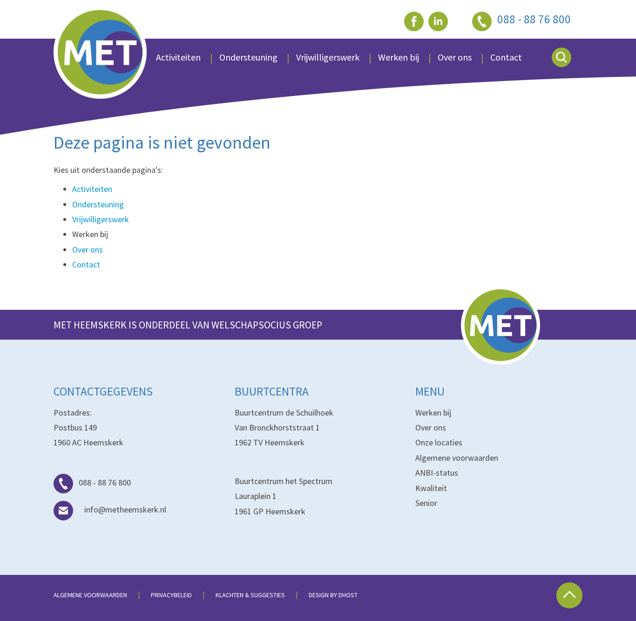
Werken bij (433, 412)
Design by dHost (333, 595)
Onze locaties (438, 442)
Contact (506, 57)
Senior (426, 503)
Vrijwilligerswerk (327, 57)
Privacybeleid (171, 595)
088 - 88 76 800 (105, 482)
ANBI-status (436, 472)
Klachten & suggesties (250, 595)
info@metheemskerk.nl (125, 509)
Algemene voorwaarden (456, 457)
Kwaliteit (431, 488)
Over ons (455, 57)
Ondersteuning (248, 57)
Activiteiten (178, 57)
